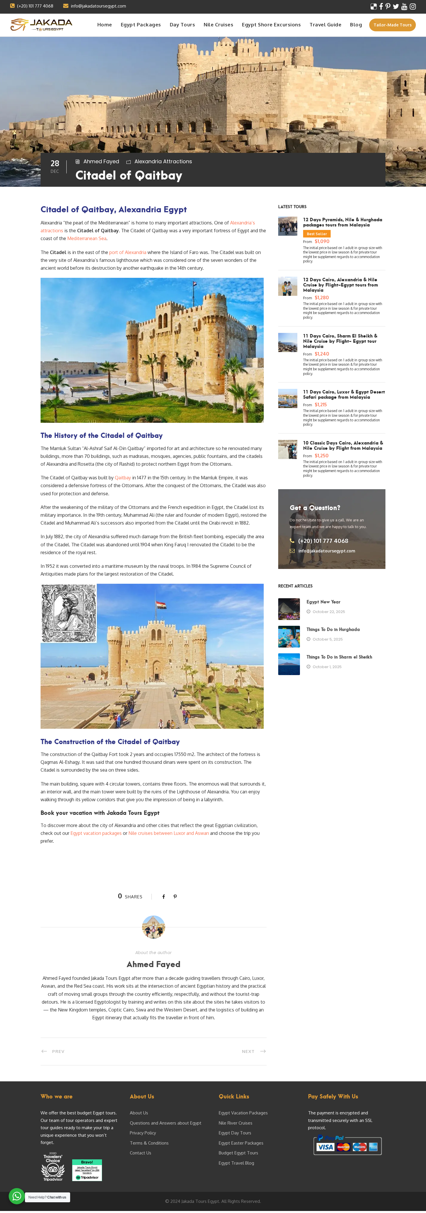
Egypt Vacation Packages (243, 1113)
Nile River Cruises (235, 1123)
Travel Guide (325, 24)
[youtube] (404, 6)
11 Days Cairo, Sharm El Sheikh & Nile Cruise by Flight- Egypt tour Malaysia (340, 340)
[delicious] (374, 6)
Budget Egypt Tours (238, 1153)
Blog (356, 24)
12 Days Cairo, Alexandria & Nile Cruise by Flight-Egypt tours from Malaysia (340, 284)
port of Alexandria (127, 252)
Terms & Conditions (149, 1143)
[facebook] (381, 6)
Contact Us (140, 1153)
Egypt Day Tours (235, 1133)
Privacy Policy (143, 1133)
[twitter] (396, 6)
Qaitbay (123, 478)
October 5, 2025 (328, 639)
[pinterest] (387, 6)
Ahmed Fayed (101, 161)
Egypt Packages (141, 24)
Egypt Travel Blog (236, 1163)
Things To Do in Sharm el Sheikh (339, 656)
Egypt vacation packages (96, 833)
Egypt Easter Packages (241, 1143)
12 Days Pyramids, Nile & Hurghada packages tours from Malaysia (342, 222)
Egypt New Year (324, 601)
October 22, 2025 (329, 611)
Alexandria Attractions (163, 161)
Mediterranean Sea (86, 238)
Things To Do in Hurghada (333, 629)
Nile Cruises (218, 24)
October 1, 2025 (327, 667)
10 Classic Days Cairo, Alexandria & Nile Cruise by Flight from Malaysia (343, 445)
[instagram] (413, 6)
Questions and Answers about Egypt (165, 1123)
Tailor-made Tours (393, 24)
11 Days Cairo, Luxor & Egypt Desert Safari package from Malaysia (344, 394)
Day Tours (182, 24)
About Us (139, 1113)
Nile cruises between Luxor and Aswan (168, 833)
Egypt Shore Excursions (271, 24)
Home (104, 24)
